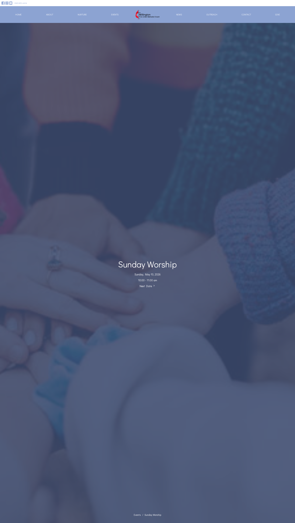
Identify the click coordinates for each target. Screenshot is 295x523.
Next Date (146, 286)
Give (277, 14)
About (49, 14)
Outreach (211, 14)
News (179, 14)
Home (18, 14)
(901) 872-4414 (21, 3)
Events (115, 14)
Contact (246, 14)
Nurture (82, 14)
